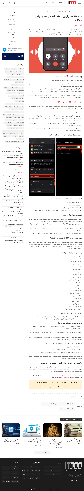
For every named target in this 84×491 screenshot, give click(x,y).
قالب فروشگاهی (21, 71)
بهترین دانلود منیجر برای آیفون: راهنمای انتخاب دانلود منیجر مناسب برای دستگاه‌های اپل (12, 196)
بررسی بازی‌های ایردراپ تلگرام (16, 238)
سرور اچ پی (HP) (21, 109)
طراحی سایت (14, 93)
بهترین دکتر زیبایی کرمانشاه (19, 101)
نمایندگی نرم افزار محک (20, 79)
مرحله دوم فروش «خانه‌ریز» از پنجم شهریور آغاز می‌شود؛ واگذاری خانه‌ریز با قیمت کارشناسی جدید (53, 442)
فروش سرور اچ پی (8, 71)
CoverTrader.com (20, 122)
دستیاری (22, 117)
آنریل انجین (8, 93)
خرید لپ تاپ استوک (13, 109)
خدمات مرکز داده (21, 68)
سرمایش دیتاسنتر (14, 68)
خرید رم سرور (15, 125)
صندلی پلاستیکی (15, 98)
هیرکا (9, 103)
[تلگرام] (72, 480)
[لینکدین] (76, 480)
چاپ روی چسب (9, 117)
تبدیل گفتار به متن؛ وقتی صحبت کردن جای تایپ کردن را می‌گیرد (11, 441)
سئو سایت (5, 133)
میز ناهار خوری (21, 98)
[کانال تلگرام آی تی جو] (13, 50)
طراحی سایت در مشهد (7, 114)
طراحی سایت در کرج (16, 117)
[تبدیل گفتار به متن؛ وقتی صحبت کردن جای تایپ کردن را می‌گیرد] (11, 430)
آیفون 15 (76, 259)
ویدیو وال (6, 112)
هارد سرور (15, 95)
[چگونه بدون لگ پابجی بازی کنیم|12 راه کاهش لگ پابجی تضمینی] (73, 430)
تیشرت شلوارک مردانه (11, 77)
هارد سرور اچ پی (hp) (11, 90)
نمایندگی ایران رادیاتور (20, 90)
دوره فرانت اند (7, 130)
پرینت (6, 103)
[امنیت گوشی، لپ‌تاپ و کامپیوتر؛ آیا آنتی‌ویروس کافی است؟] (31, 430)
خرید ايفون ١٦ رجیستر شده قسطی (49, 375)
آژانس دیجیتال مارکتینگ (19, 82)
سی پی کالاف (21, 114)
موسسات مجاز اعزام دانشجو (13, 133)
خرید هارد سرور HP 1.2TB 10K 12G (18, 87)
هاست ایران (77, 477)
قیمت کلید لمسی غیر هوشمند (9, 79)
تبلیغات (72, 396)
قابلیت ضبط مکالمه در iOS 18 (70, 102)
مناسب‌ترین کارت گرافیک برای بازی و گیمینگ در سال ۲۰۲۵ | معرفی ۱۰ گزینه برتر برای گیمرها (12, 190)
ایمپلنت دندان (6, 122)
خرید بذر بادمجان (21, 95)
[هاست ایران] (13, 56)
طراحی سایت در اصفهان (10, 74)
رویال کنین (15, 71)
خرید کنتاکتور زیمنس (20, 138)
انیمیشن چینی (9, 128)
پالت (3, 130)
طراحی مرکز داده (6, 68)
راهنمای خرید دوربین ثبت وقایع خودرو (14, 224)
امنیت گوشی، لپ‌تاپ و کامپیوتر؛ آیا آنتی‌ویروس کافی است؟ (32, 441)
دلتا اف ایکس (21, 125)
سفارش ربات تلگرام (7, 87)
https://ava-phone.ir (63, 377)
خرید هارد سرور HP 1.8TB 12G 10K (18, 85)
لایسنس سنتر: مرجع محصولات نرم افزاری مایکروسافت (14, 141)
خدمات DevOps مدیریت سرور (18, 128)
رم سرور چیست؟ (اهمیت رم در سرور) (14, 170)
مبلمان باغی (10, 95)
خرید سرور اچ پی (15, 114)
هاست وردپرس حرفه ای (20, 74)
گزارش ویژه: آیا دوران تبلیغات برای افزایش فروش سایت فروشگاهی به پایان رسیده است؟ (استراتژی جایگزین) (13, 176)
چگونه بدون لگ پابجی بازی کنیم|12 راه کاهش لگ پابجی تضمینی (74, 441)
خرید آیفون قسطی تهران (68, 375)
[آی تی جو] (70, 2)
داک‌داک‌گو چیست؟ (18, 235)
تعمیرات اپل (15, 120)
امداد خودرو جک (21, 120)
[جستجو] (4, 3)
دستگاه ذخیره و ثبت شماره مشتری (18, 130)
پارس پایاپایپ (21, 136)
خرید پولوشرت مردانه (20, 77)
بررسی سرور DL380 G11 (9, 106)
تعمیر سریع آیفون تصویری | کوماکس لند (17, 112)
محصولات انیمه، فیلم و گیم (19, 106)
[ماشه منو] (78, 3)
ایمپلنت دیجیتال (9, 125)
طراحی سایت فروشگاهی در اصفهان (18, 103)
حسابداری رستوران (8, 120)
